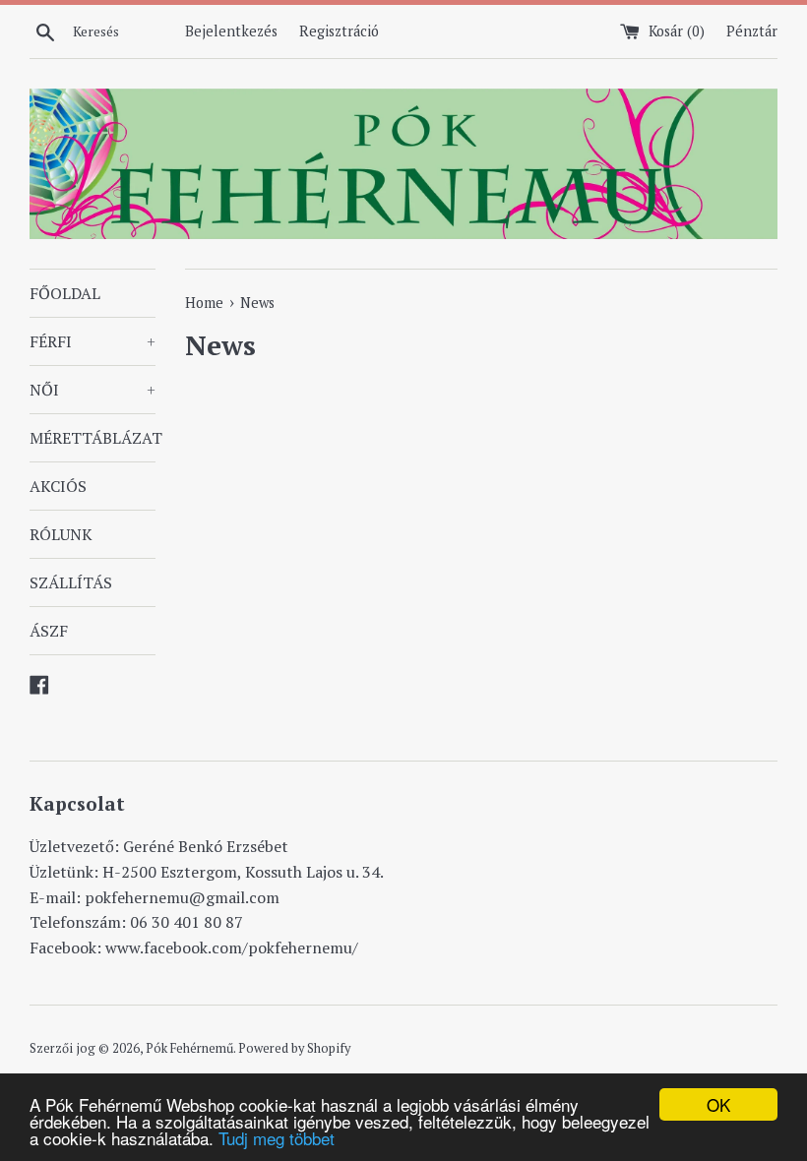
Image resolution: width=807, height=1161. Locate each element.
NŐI (92, 389)
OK (718, 1104)
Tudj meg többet (276, 1138)
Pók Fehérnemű (189, 1048)
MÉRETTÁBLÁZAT (92, 438)
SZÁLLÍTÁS (71, 582)
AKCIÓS (58, 486)
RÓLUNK (61, 534)
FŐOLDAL (65, 293)
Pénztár (751, 31)
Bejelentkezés (231, 31)
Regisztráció (339, 31)
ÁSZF (49, 631)
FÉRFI (92, 341)
